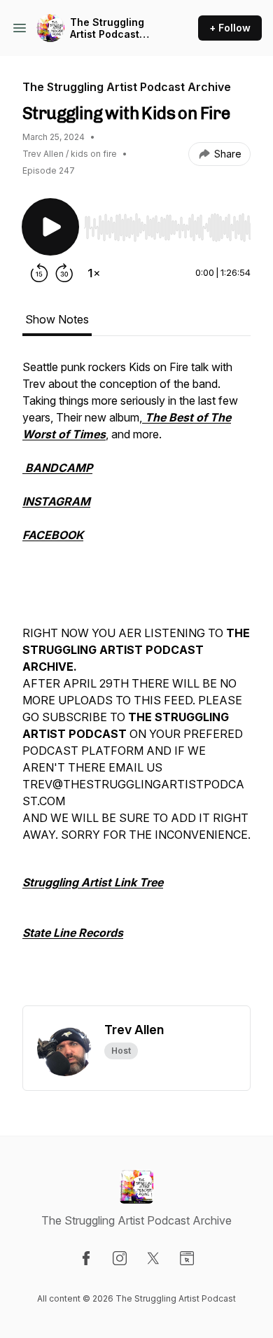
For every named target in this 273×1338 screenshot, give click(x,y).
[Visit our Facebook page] (86, 1258)
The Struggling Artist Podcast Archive (107, 28)
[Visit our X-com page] (153, 1258)
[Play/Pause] (50, 227)
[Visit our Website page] (187, 1258)
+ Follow (230, 28)
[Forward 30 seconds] (64, 273)
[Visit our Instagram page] (120, 1258)
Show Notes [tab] (57, 319)
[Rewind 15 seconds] (39, 273)
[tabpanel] (136, 681)
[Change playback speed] (94, 273)
